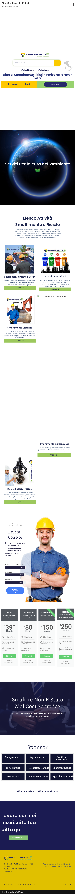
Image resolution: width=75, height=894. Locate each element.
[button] (55, 84)
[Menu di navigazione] (71, 4)
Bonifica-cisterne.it (61, 758)
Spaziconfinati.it (62, 768)
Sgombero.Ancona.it (39, 776)
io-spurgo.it (13, 776)
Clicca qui (9, 656)
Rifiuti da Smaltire (44, 70)
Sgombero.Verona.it (63, 776)
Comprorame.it (13, 757)
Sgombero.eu (37, 757)
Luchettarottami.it (39, 768)
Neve (3, 892)
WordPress (19, 892)
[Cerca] (57, 63)
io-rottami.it (13, 768)
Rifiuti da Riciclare (27, 70)
